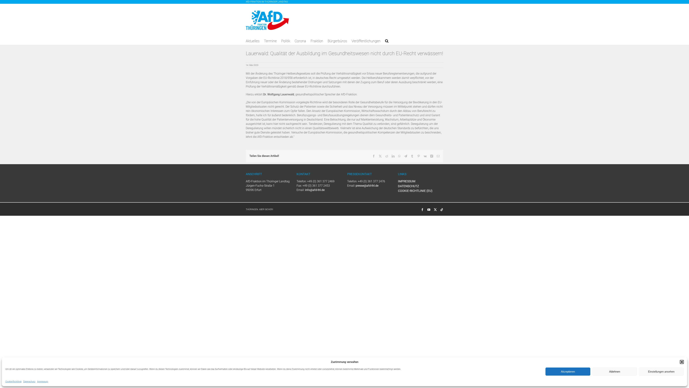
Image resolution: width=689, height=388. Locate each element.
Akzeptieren (568, 371)
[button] (682, 362)
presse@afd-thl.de (367, 185)
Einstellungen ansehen (661, 371)
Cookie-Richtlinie (13, 381)
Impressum (42, 381)
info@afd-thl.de (315, 190)
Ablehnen (614, 371)
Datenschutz (29, 381)
